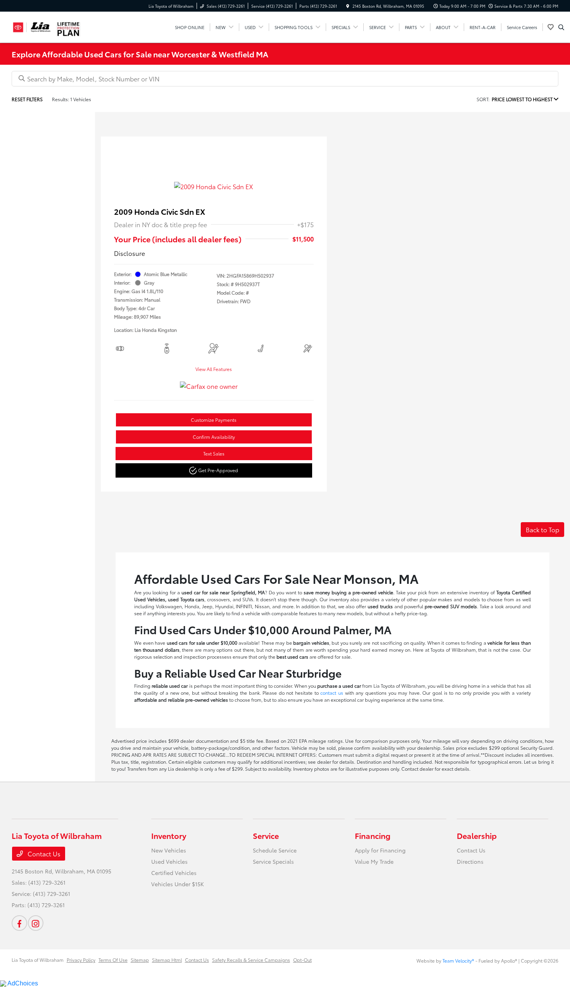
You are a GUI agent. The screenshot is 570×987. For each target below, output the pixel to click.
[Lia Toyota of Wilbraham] (32, 25)
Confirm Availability (214, 436)
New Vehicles (168, 850)
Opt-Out (302, 959)
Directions (470, 861)
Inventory (168, 835)
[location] (347, 6)
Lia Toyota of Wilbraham (38, 959)
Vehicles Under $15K (177, 884)
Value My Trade (374, 861)
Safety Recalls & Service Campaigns (251, 959)
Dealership (477, 835)
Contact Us (43, 853)
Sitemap (140, 959)
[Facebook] (19, 923)
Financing (372, 835)
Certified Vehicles (174, 873)
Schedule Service (275, 850)
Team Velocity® (458, 960)
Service (266, 835)
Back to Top (542, 529)
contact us (331, 692)
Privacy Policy (81, 959)
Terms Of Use (113, 959)
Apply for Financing (380, 850)
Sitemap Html (167, 959)
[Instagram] (35, 923)
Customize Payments (214, 419)
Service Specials (273, 861)
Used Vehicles (169, 861)
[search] (561, 27)
